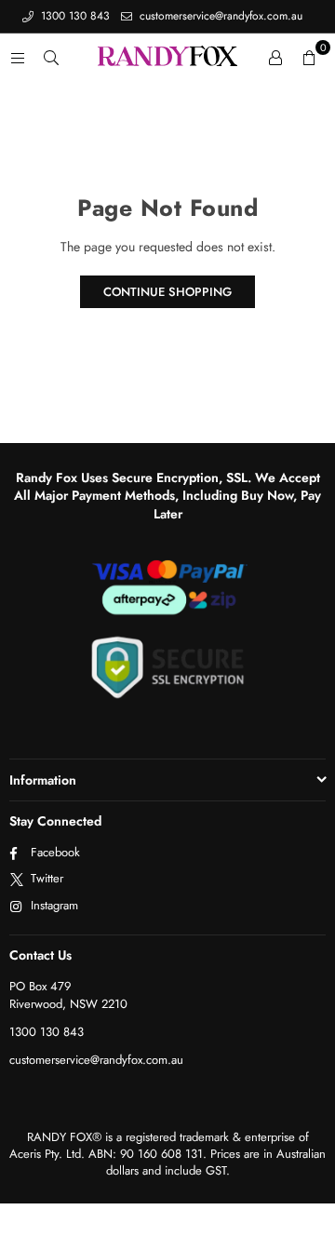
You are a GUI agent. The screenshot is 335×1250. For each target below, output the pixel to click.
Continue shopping (167, 292)
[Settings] (275, 57)
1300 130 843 (73, 15)
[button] (309, 57)
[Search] (51, 56)
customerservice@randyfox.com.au (219, 15)
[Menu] (17, 56)
